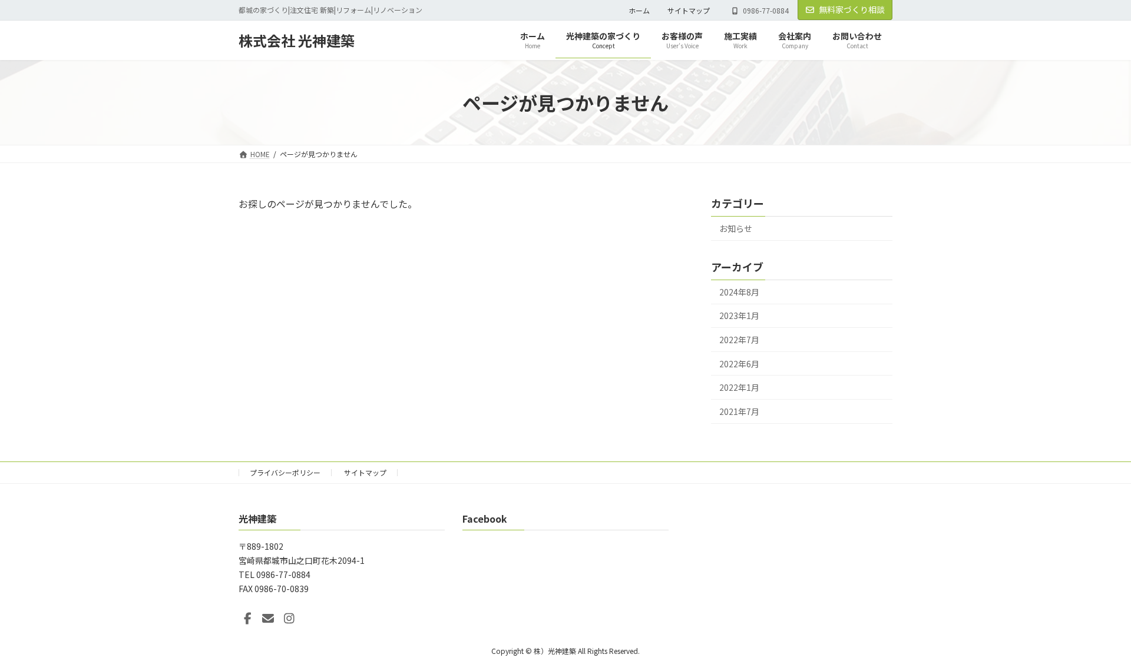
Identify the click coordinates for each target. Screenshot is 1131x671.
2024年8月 (739, 292)
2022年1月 (739, 387)
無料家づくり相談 (852, 9)
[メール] (268, 618)
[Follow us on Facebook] (247, 618)
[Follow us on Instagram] (289, 618)
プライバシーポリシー (285, 472)
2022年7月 (739, 340)
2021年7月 (739, 411)
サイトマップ (688, 10)
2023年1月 (739, 315)
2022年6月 (739, 364)
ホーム (639, 10)
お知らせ (735, 228)
